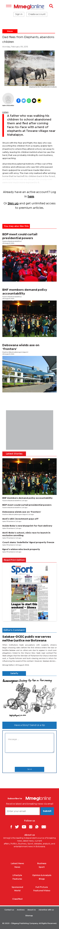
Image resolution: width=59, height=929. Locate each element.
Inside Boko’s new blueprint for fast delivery (27, 526)
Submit (47, 811)
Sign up (13, 203)
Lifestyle (17, 875)
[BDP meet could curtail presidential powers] (29, 263)
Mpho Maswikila (8, 105)
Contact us (9, 910)
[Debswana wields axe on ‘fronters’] (29, 374)
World (17, 891)
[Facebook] (12, 827)
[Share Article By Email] (34, 100)
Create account (36, 14)
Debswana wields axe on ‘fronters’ (21, 512)
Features (17, 879)
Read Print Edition (14, 560)
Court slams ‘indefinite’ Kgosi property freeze (28, 542)
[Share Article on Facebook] (18, 100)
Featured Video (41, 891)
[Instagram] (32, 827)
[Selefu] (29, 697)
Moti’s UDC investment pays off (20, 519)
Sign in (18, 14)
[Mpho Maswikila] (8, 99)
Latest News (17, 863)
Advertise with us (46, 910)
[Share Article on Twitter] (24, 100)
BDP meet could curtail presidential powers (26, 505)
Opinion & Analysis (41, 875)
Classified (17, 899)
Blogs (42, 879)
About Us (31, 910)
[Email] (44, 827)
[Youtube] (25, 827)
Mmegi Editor (8, 665)
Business (41, 863)
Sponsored (17, 887)
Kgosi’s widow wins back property (21, 549)
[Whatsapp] (38, 827)
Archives (21, 910)
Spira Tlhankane (8, 521)
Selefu (14, 673)
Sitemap (29, 916)
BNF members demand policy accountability (27, 498)
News (10, 31)
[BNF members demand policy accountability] (29, 319)
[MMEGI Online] (29, 7)
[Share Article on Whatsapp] (29, 100)
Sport (42, 867)
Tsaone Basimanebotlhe (11, 241)
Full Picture (42, 887)
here (31, 196)
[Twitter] (18, 827)
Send (29, 769)
